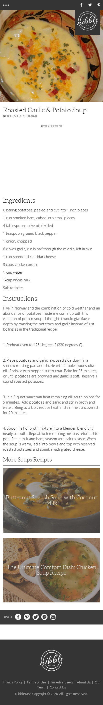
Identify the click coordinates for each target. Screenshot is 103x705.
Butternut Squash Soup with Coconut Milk (51, 500)
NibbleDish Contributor (20, 116)
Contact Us (58, 687)
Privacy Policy (12, 682)
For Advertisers (61, 682)
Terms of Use (36, 682)
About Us (83, 682)
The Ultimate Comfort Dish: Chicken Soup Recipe (51, 570)
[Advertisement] (51, 160)
